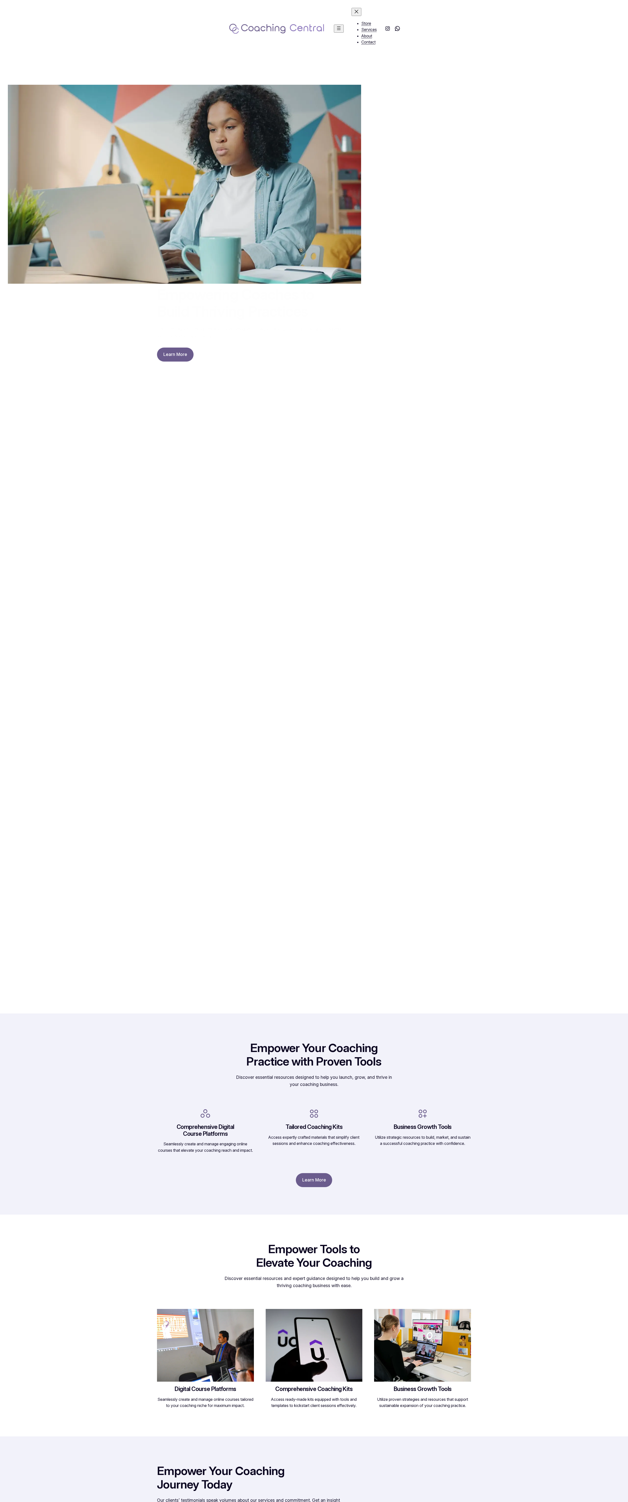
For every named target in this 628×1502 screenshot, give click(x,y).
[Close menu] (356, 12)
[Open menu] (339, 29)
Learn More (175, 354)
